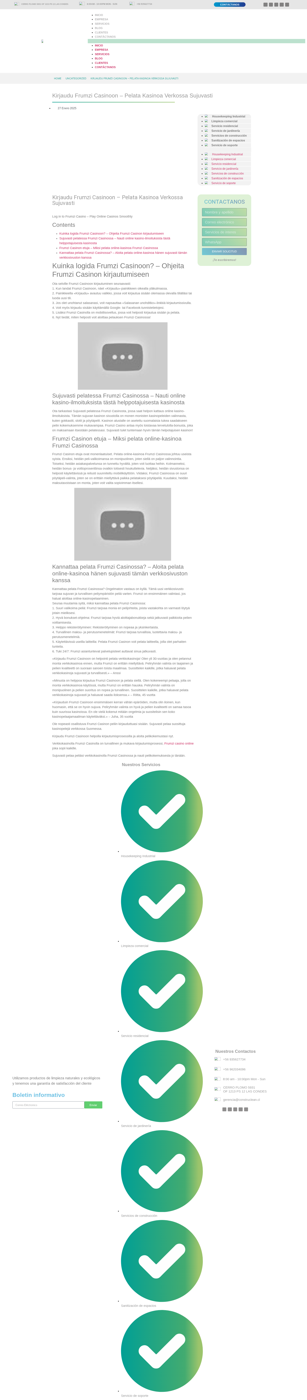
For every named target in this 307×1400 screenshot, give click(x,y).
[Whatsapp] (265, 5)
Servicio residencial (222, 163)
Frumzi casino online (179, 743)
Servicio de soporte (223, 145)
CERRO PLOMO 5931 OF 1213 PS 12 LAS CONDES (44, 4)
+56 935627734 (144, 4)
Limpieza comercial (222, 159)
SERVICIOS (102, 23)
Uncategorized (76, 78)
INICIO (99, 15)
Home (57, 78)
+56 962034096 (234, 1069)
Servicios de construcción (226, 173)
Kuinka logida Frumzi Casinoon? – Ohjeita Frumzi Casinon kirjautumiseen (111, 233)
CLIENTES (101, 32)
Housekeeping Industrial (226, 154)
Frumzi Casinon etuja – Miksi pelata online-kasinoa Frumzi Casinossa (108, 248)
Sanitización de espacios (226, 178)
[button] (196, 41)
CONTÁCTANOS (105, 36)
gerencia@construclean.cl (241, 1100)
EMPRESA (101, 19)
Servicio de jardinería (223, 168)
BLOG (99, 28)
